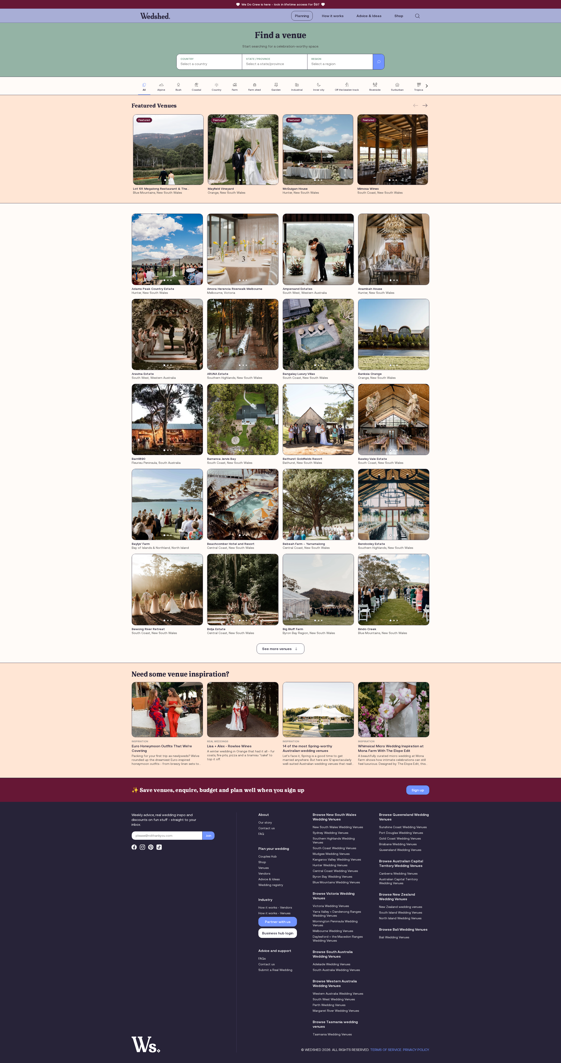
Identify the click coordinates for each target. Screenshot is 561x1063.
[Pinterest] (150, 847)
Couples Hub (267, 856)
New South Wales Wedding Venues (338, 827)
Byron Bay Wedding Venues (332, 876)
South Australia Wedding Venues (336, 970)
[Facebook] (134, 847)
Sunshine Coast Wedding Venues (403, 827)
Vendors (264, 873)
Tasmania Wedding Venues (332, 1034)
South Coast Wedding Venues (334, 848)
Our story (265, 822)
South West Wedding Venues (334, 999)
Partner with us (278, 922)
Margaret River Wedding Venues (336, 1010)
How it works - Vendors (275, 907)
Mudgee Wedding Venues (331, 854)
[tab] (165, 180)
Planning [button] (302, 16)
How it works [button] (333, 16)
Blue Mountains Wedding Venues (336, 882)
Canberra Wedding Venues (398, 873)
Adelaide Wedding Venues (331, 964)
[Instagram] (142, 847)
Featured (144, 120)
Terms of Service (385, 1050)
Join (208, 835)
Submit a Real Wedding (275, 970)
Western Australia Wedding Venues (338, 993)
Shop (262, 862)
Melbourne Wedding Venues (333, 931)
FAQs (262, 958)
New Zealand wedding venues (400, 907)
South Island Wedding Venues (400, 912)
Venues (263, 868)
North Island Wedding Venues (400, 918)
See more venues (277, 649)
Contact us (266, 828)
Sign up (418, 790)
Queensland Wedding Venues (400, 850)
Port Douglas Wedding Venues (401, 832)
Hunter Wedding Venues (330, 865)
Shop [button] (398, 16)
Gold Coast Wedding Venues (400, 838)
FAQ (261, 834)
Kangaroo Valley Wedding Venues (337, 859)
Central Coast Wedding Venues (335, 871)
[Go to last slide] (139, 149)
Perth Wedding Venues (329, 1005)
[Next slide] (426, 86)
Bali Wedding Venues (394, 937)
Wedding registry (270, 885)
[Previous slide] (134, 86)
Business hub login (277, 933)
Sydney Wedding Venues (330, 832)
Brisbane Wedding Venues (398, 844)
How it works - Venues (274, 913)
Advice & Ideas (369, 16)
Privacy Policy (416, 1050)
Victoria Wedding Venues (331, 906)
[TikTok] (159, 847)
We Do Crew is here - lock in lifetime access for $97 (280, 4)
